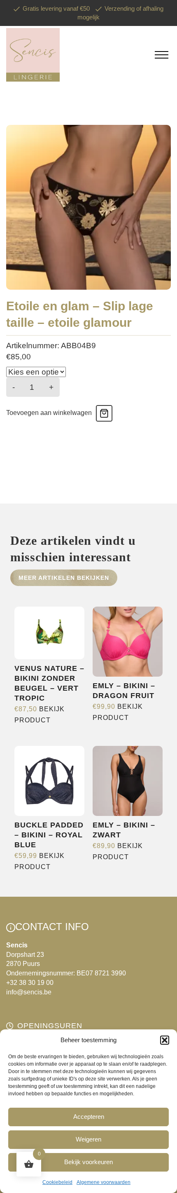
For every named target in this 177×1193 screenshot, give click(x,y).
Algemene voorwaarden (103, 1182)
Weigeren (88, 1139)
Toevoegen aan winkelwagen (49, 412)
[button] (165, 1040)
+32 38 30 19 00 (30, 982)
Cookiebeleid (57, 1182)
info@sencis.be (28, 992)
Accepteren (88, 1116)
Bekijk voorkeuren (88, 1161)
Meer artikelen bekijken (64, 577)
